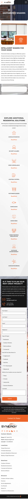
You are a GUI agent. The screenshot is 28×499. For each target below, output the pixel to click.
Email (3, 323)
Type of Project (5, 336)
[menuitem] (14, 448)
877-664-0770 (10, 304)
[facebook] (2, 431)
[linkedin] (9, 431)
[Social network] (12, 431)
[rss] (14, 431)
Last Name (4, 317)
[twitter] (5, 431)
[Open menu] (26, 2)
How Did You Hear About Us (9, 352)
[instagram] (7, 431)
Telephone (4, 329)
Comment (4, 388)
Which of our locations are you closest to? (11, 372)
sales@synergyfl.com (9, 439)
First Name (4, 310)
